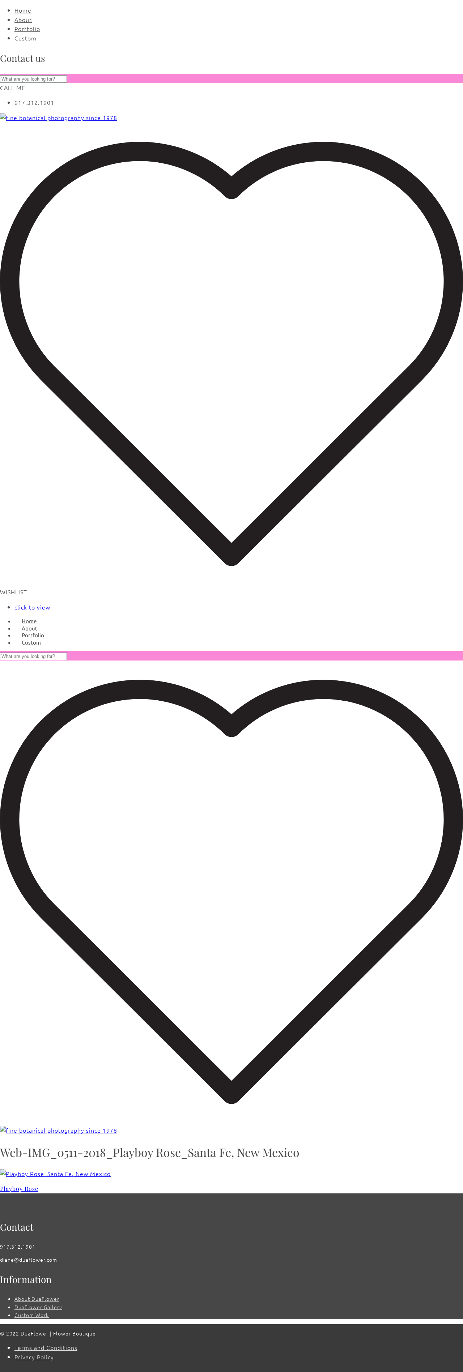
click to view (32, 607)
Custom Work (31, 1314)
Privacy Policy (34, 1357)
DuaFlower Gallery (38, 1307)
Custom (25, 38)
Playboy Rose (19, 1188)
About (23, 19)
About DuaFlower (36, 1298)
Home (22, 10)
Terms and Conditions (45, 1347)
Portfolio (27, 29)
